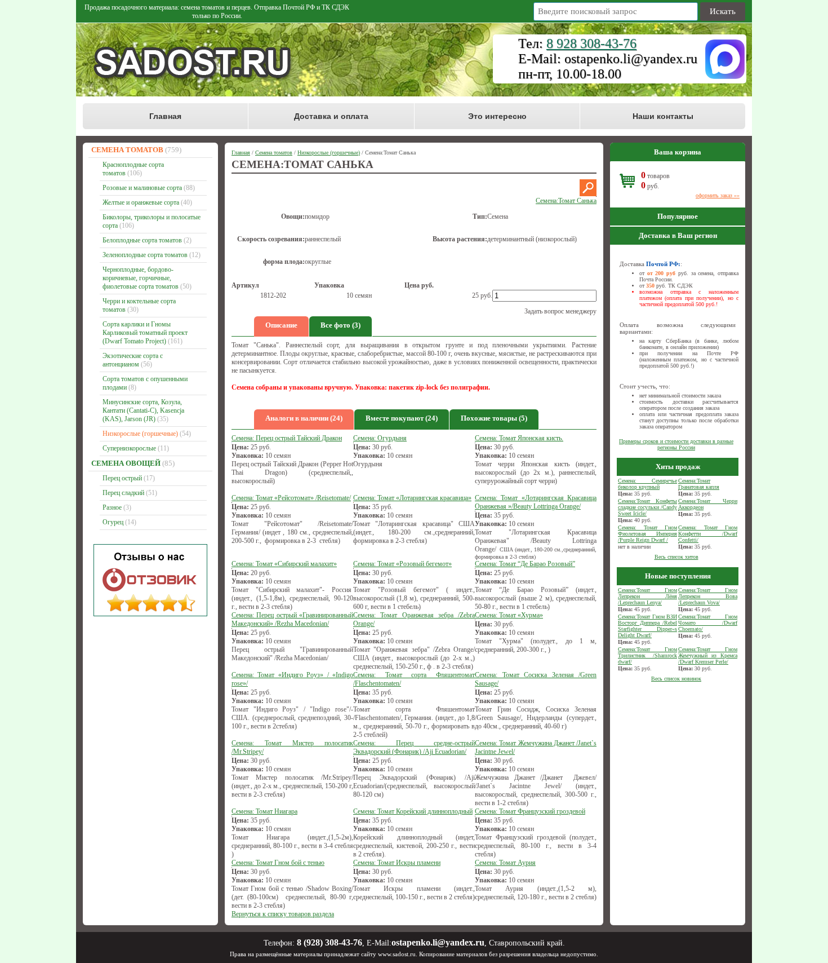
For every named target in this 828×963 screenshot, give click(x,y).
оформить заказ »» (718, 195)
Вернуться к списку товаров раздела (283, 914)
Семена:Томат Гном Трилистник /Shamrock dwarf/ (647, 655)
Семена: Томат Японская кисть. (519, 438)
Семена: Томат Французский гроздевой (530, 811)
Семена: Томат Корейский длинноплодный (413, 811)
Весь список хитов (676, 557)
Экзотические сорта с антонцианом (133, 360)
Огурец (113, 522)
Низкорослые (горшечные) (140, 434)
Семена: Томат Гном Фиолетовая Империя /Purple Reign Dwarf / (647, 533)
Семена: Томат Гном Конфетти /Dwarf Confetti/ (707, 533)
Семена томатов (127, 149)
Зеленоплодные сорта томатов (145, 255)
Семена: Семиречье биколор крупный (647, 484)
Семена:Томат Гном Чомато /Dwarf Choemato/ (707, 622)
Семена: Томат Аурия (505, 863)
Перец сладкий (123, 493)
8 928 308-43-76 (591, 43)
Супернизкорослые (129, 448)
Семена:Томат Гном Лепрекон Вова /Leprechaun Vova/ (707, 596)
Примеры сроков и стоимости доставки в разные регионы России (676, 444)
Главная (165, 116)
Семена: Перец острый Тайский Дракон (287, 438)
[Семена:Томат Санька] (588, 194)
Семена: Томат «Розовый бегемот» (402, 564)
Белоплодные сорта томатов (142, 240)
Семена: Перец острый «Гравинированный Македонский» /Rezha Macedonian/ (292, 619)
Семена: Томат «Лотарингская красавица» (412, 498)
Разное (112, 507)
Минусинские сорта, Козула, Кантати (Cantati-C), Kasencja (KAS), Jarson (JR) (143, 410)
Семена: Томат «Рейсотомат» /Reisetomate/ (291, 498)
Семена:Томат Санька (566, 201)
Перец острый (122, 478)
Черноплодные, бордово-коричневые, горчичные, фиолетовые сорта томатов (141, 278)
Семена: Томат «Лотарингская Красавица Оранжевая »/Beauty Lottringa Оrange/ (535, 502)
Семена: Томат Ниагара (264, 811)
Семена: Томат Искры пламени (396, 863)
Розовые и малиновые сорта (142, 188)
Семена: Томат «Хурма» (509, 615)
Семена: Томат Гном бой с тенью (278, 863)
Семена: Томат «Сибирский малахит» (284, 564)
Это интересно (497, 116)
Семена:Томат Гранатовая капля (698, 484)
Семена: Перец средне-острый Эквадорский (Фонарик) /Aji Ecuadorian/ (414, 747)
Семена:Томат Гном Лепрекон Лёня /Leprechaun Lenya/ (647, 596)
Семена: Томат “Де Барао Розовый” (525, 564)
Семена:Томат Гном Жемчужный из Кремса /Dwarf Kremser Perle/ (707, 655)
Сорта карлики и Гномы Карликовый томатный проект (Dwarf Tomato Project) (145, 332)
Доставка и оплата (331, 116)
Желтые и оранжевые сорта (141, 202)
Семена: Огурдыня (380, 438)
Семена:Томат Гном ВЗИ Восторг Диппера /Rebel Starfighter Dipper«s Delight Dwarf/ (647, 625)
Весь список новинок (676, 678)
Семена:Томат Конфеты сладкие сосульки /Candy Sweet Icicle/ (647, 507)
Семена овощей (126, 463)
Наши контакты (663, 116)
